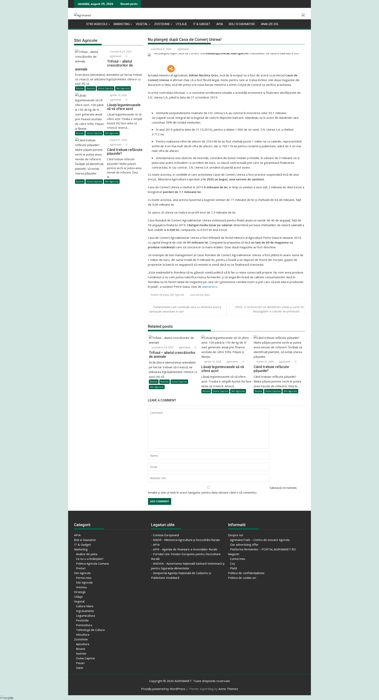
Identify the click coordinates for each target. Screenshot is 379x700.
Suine (79, 668)
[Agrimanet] (78, 23)
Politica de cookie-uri (242, 578)
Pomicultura (84, 625)
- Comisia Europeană (165, 535)
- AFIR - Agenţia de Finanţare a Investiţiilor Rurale (184, 549)
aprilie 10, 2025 (212, 361)
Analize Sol (270, 24)
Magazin (233, 554)
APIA (219, 24)
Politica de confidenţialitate (246, 573)
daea (207, 294)
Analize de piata (160, 294)
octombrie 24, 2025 (162, 347)
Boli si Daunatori (242, 24)
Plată (233, 568)
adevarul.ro (209, 287)
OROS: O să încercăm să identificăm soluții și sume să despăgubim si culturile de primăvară (269, 309)
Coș (232, 563)
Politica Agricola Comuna (92, 563)
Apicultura (82, 644)
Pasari (80, 663)
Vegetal (142, 24)
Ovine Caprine (179, 381)
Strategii (79, 592)
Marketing (122, 24)
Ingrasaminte (85, 611)
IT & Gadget (201, 24)
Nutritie (164, 381)
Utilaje (181, 24)
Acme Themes (228, 689)
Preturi (80, 568)
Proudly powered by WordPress (163, 689)
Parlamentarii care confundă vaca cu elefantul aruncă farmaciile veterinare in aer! (185, 309)
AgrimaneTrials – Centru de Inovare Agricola (260, 540)
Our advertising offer (244, 544)
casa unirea (196, 294)
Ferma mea (83, 578)
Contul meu (237, 559)
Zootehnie (162, 24)
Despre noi (235, 535)
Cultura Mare (84, 606)
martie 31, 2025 (265, 361)
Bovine (153, 381)
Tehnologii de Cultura (90, 630)
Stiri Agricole (97, 24)
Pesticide (82, 620)
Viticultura (82, 634)
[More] (171, 68)
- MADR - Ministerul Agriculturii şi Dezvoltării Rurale (185, 540)
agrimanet (183, 49)
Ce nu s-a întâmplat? (89, 559)
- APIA (155, 544)
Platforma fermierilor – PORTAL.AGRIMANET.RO (263, 549)
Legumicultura (85, 616)
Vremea (81, 587)
